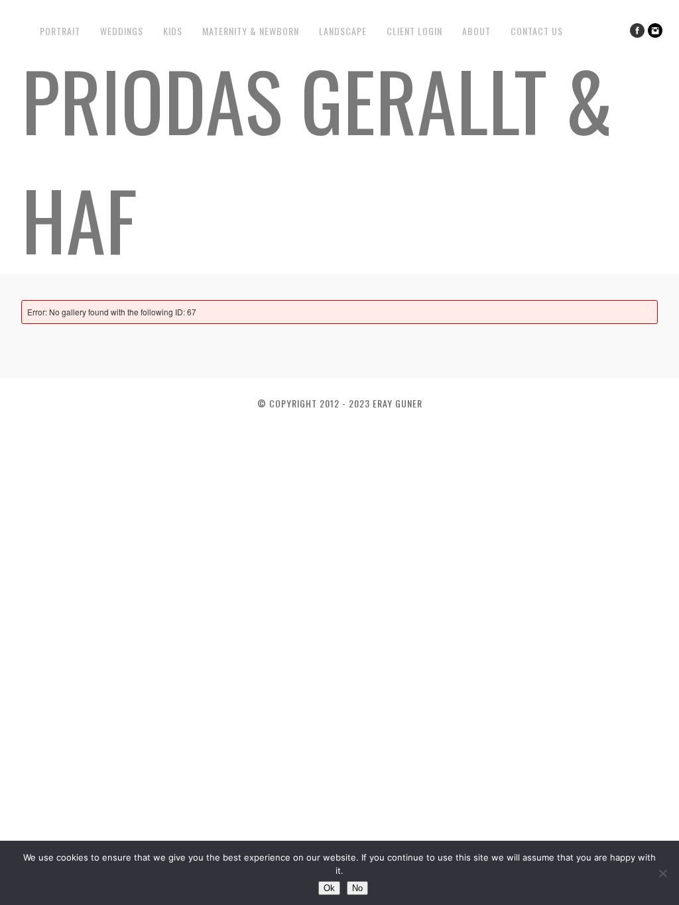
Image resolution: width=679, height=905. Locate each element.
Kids (172, 31)
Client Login (414, 31)
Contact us (537, 31)
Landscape (343, 31)
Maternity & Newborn (250, 31)
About (476, 31)
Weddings (121, 31)
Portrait (60, 31)
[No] (662, 873)
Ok (329, 888)
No (357, 888)
